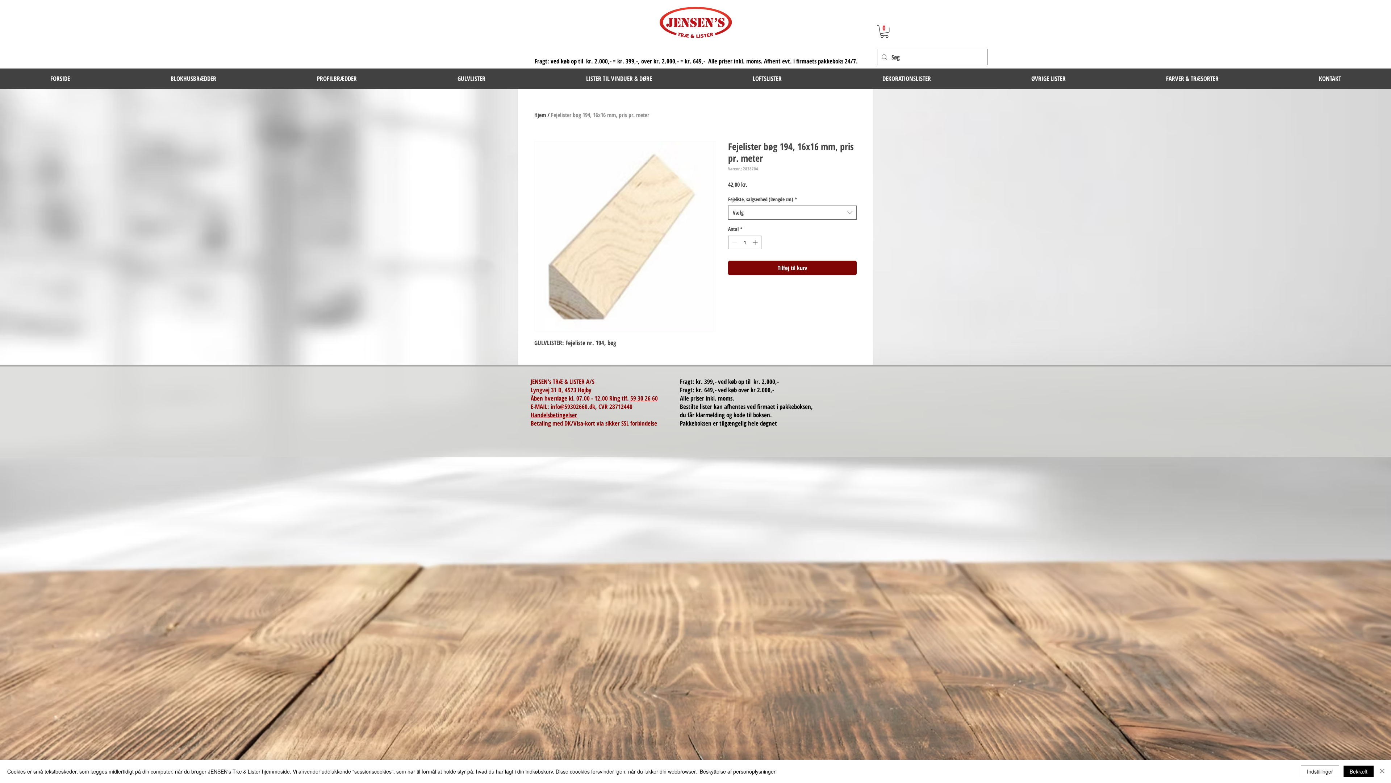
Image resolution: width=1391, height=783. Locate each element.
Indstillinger (1320, 771)
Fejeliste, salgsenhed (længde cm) (762, 199)
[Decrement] (733, 242)
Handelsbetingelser (554, 415)
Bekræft (1358, 771)
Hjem (540, 115)
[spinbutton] (744, 242)
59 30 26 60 (644, 398)
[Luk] (1382, 771)
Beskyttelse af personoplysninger (738, 771)
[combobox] (792, 213)
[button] (193, 79)
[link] (884, 31)
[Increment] (755, 242)
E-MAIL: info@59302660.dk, (564, 406)
